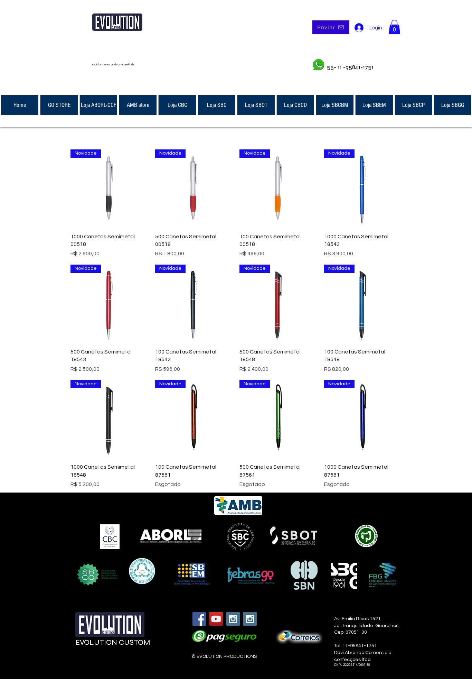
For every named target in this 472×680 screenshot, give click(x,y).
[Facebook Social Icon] (199, 619)
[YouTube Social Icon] (216, 619)
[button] (394, 27)
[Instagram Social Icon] (233, 619)
